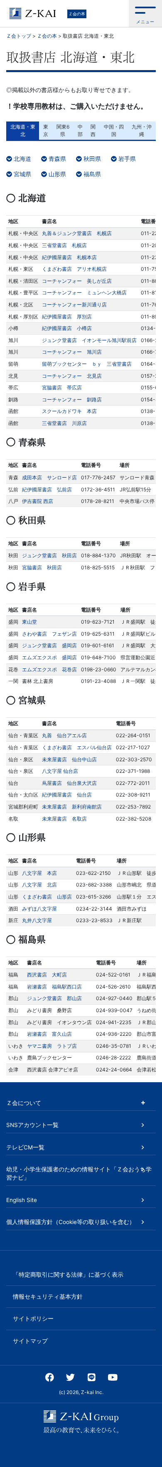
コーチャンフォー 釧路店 (72, 399)
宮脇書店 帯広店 (62, 387)
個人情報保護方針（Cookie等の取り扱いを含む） (70, 1222)
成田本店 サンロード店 (49, 477)
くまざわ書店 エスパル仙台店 (77, 747)
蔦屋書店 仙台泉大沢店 (69, 783)
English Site (21, 1200)
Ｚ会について (23, 1103)
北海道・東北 (22, 130)
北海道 (21, 158)
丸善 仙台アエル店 (64, 735)
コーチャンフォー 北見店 (72, 376)
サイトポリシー (33, 1318)
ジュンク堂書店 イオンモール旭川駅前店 (89, 340)
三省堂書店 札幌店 (64, 245)
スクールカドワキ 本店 (69, 411)
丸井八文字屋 (37, 920)
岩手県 (126, 158)
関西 (93, 130)
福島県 (91, 173)
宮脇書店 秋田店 (42, 567)
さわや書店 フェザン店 (49, 634)
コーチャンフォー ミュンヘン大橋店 (84, 292)
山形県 (56, 173)
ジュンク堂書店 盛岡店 (49, 645)
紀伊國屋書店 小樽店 (67, 328)
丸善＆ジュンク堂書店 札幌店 (77, 233)
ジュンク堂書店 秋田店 (49, 555)
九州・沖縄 (142, 130)
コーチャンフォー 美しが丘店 (77, 281)
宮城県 (21, 173)
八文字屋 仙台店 (60, 771)
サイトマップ (30, 1341)
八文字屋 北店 (39, 885)
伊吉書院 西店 (37, 501)
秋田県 (91, 158)
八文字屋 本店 (39, 873)
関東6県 (62, 130)
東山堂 (29, 622)
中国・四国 (114, 130)
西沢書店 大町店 (47, 975)
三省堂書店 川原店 (64, 423)
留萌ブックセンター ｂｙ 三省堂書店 (87, 364)
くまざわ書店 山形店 (47, 897)
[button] (145, 13)
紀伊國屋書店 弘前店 (47, 489)
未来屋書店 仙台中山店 (69, 759)
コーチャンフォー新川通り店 (74, 304)
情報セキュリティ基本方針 (48, 1296)
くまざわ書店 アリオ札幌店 (74, 269)
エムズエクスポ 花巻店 (49, 669)
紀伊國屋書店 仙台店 (67, 795)
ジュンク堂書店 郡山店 (54, 998)
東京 (45, 130)
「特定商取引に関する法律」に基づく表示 (68, 1274)
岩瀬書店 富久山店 (49, 1034)
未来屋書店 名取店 (64, 819)
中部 (80, 130)
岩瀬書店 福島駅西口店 (54, 987)
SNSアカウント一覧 (32, 1125)
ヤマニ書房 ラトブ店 (52, 1046)
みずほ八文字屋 (39, 909)
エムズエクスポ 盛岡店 (49, 657)
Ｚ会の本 (77, 13)
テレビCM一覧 (25, 1147)
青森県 (56, 158)
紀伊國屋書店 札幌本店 (69, 257)
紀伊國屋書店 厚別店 (67, 316)
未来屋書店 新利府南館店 (72, 807)
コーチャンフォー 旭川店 (72, 352)
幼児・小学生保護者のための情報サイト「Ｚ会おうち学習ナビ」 (79, 1173)
